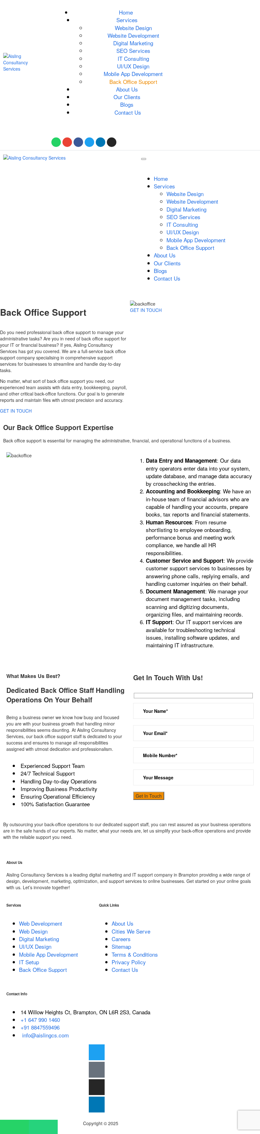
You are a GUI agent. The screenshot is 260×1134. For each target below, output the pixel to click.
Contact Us (127, 112)
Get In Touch (149, 796)
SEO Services (133, 50)
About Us (127, 89)
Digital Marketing (133, 43)
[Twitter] (89, 142)
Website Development (133, 35)
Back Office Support (133, 82)
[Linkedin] (100, 142)
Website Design (133, 28)
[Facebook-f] (97, 1070)
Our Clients (127, 97)
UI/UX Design (133, 66)
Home (126, 12)
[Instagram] (111, 142)
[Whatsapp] (56, 142)
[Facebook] (78, 142)
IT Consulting (133, 58)
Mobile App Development (133, 74)
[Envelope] (67, 142)
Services (127, 20)
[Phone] (43, 1127)
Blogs (126, 104)
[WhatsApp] (14, 1127)
